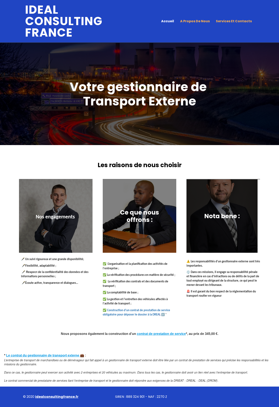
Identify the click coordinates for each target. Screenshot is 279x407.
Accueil (167, 21)
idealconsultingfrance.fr (56, 396)
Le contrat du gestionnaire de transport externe (43, 355)
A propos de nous (195, 21)
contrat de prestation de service (161, 333)
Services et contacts (234, 21)
